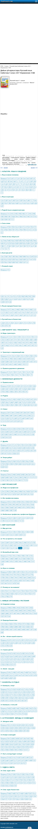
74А (31, 246)
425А (20, 656)
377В (29, 594)
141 (6, 342)
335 (24, 548)
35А (17, 200)
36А (24, 200)
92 (9, 270)
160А (15, 359)
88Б (10, 262)
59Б (21, 230)
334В (20, 548)
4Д (2, 181)
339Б (2, 558)
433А (19, 662)
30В (30, 190)
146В (34, 342)
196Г (20, 402)
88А (6, 262)
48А (30, 213)
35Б (21, 200)
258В (11, 464)
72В (13, 246)
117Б (2, 315)
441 (30, 672)
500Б (2, 744)
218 (11, 421)
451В (18, 689)
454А (10, 692)
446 (27, 675)
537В (20, 780)
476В (11, 714)
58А (2, 230)
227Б (33, 432)
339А (31, 556)
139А (22, 340)
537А (11, 780)
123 (35, 315)
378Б (7, 596)
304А (2, 507)
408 (35, 629)
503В (32, 744)
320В (31, 532)
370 (6, 591)
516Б (6, 760)
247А (22, 451)
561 (30, 799)
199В (15, 405)
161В (28, 359)
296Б (2, 504)
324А (2, 542)
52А (35, 216)
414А (30, 640)
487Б (7, 731)
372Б (13, 591)
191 (26, 392)
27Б (13, 190)
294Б (27, 502)
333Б (2, 548)
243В (32, 448)
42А (28, 203)
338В (22, 556)
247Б (27, 451)
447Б (30, 675)
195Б (2, 402)
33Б (6, 200)
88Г (17, 262)
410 (9, 640)
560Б (22, 799)
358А (7, 577)
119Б (20, 315)
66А (35, 240)
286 (6, 494)
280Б (20, 491)
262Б (2, 467)
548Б (21, 793)
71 (5, 246)
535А (23, 777)
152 (2, 348)
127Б (29, 323)
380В (13, 608)
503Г (2, 747)
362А (15, 580)
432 (15, 662)
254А (9, 461)
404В (6, 629)
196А (6, 402)
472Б (14, 711)
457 (11, 695)
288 (18, 494)
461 (23, 698)
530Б (31, 774)
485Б (15, 728)
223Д (31, 429)
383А (7, 610)
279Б (7, 491)
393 (6, 616)
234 (6, 437)
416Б (11, 643)
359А (16, 577)
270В (24, 477)
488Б (15, 731)
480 (26, 714)
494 (25, 738)
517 (15, 760)
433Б (23, 662)
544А (6, 786)
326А (20, 542)
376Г (15, 594)
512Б (9, 757)
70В (2, 246)
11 (24, 181)
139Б (26, 340)
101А (10, 299)
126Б (20, 323)
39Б (9, 203)
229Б (6, 434)
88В (13, 262)
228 (2, 434)
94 (5, 296)
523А (6, 763)
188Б (6, 392)
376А (2, 594)
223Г (27, 429)
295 (31, 502)
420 (11, 646)
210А (24, 415)
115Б (27, 312)
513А (13, 757)
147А (11, 345)
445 (23, 675)
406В (23, 629)
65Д (27, 240)
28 (16, 190)
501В (15, 744)
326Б (24, 542)
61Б (35, 230)
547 (18, 793)
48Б (34, 213)
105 (6, 302)
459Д (11, 698)
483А (27, 725)
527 (25, 763)
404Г (11, 629)
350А (22, 572)
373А (17, 591)
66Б (2, 243)
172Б (13, 372)
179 (31, 375)
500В (6, 744)
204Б (17, 412)
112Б (6, 312)
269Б (2, 477)
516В (11, 760)
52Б (2, 219)
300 (17, 504)
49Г (9, 216)
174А (27, 372)
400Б (11, 627)
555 (22, 796)
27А (9, 190)
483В (2, 728)
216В (27, 418)
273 (35, 477)
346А (20, 561)
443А (11, 675)
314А (7, 521)
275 (15, 480)
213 (11, 418)
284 (36, 491)
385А (24, 610)
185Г (20, 389)
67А (6, 243)
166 (31, 361)
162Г (11, 361)
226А (20, 432)
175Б (7, 375)
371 (9, 591)
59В (24, 230)
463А (7, 700)
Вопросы (4, 178)
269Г (11, 477)
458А (15, 695)
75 (2, 249)
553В (14, 796)
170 (23, 364)
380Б (9, 608)
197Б (28, 402)
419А (2, 646)
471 (6, 711)
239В (34, 445)
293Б (13, 502)
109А (26, 309)
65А (13, 240)
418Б (28, 643)
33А (2, 200)
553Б (10, 796)
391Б (35, 613)
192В (18, 399)
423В (31, 653)
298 (10, 504)
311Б (18, 518)
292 (32, 494)
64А (5, 240)
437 (14, 665)
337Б (9, 556)
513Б (18, 757)
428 (11, 659)
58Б (6, 230)
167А (35, 361)
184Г (6, 389)
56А (16, 227)
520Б (26, 760)
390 (27, 613)
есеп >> (33, 168)
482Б (22, 725)
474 (32, 711)
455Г (32, 692)
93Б (2, 296)
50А (17, 216)
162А (32, 359)
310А (9, 518)
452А (27, 689)
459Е (15, 698)
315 (11, 521)
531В (6, 777)
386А (33, 610)
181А (13, 386)
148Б (24, 345)
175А (2, 375)
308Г (11, 510)
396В (10, 624)
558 (10, 799)
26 (5, 190)
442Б (2, 675)
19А (26, 184)
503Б (27, 744)
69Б (28, 243)
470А (34, 708)
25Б (2, 190)
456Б (7, 695)
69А (24, 243)
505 (10, 747)
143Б (19, 342)
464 (15, 700)
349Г (18, 572)
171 (27, 364)
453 (6, 692)
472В (19, 711)
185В (15, 389)
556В (30, 796)
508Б (7, 750)
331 (18, 545)
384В (20, 610)
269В (6, 477)
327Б (33, 542)
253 (18, 453)
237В (21, 445)
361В (6, 580)
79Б (9, 256)
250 (2, 453)
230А (10, 434)
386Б (2, 613)
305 (15, 507)
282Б (28, 491)
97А (15, 296)
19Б (30, 184)
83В (13, 259)
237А (13, 445)
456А (2, 695)
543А (33, 783)
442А (34, 672)
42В (35, 203)
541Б (20, 783)
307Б (28, 507)
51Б (24, 216)
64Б (9, 240)
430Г (31, 659)
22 (20, 187)
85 (28, 259)
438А (9, 672)
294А (22, 502)
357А (27, 575)
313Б (31, 518)
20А (6, 187)
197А (24, 402)
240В (6, 448)
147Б (15, 345)
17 (20, 184)
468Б (9, 708)
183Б (29, 386)
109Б (30, 309)
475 (36, 711)
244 (6, 451)
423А (27, 653)
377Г (33, 594)
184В (2, 389)
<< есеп (4, 168)
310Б (13, 518)
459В (2, 698)
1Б (9, 178)
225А (11, 432)
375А (30, 591)
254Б (13, 461)
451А (9, 689)
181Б (17, 386)
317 (19, 521)
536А (2, 780)
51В (28, 216)
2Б (21, 178)
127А (24, 323)
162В (6, 361)
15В (13, 184)
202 (35, 405)
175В (11, 375)
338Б (18, 556)
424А (11, 656)
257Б (2, 464)
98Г (30, 296)
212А (2, 418)
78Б (6, 256)
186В (33, 389)
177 (19, 375)
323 (24, 535)
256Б (31, 461)
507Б (22, 747)
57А (24, 227)
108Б (17, 309)
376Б (7, 594)
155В (30, 356)
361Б (2, 580)
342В (28, 558)
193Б (27, 399)
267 (30, 474)
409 (2, 632)
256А (27, 461)
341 (20, 558)
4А (25, 178)
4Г (34, 178)
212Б (7, 418)
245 (10, 451)
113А (10, 312)
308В (6, 510)
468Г (18, 708)
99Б (34, 296)
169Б (14, 364)
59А (17, 230)
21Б (17, 187)
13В (34, 181)
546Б (9, 793)
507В (27, 747)
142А (10, 342)
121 (28, 315)
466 (22, 700)
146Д (6, 345)
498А (20, 741)
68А (13, 243)
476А (2, 714)
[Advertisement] (19, 22)
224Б (7, 432)
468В (13, 708)
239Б (29, 445)
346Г (29, 561)
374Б (26, 591)
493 (21, 738)
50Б (21, 216)
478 (19, 714)
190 (23, 392)
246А (14, 451)
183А (25, 386)
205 (21, 412)
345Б (15, 561)
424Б (15, 656)
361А (33, 577)
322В (20, 535)
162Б (2, 361)
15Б (9, 184)
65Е (31, 240)
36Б (28, 200)
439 (18, 672)
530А (27, 774)
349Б (9, 572)
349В (13, 572)
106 (10, 302)
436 (11, 665)
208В (6, 415)
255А (18, 461)
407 (32, 629)
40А (13, 203)
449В (10, 678)
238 (26, 445)
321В (6, 535)
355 (14, 575)
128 (2, 326)
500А (32, 741)
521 (34, 760)
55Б (9, 227)
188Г (15, 392)
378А (2, 596)
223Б (18, 429)
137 (14, 340)
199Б (11, 405)
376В (11, 594)
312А (22, 518)
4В (31, 178)
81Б (32, 256)
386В (6, 613)
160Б (19, 359)
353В (6, 575)
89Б (21, 262)
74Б (35, 246)
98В (26, 296)
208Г (11, 415)
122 (31, 315)
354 (11, 575)
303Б (32, 504)
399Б (2, 627)
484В (11, 728)
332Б (26, 545)
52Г (9, 219)
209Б (20, 415)
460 (20, 698)
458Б (19, 695)
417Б (24, 643)
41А (21, 203)
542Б (29, 783)
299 (13, 504)
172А (9, 372)
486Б (33, 728)
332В (30, 545)
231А (19, 434)
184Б (34, 386)
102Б (24, 299)
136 (11, 340)
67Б (9, 243)
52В (6, 219)
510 (24, 750)
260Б (19, 464)
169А (10, 364)
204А (13, 412)
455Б (23, 692)
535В (32, 777)
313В (2, 521)
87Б (34, 259)
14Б (6, 184)
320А (22, 532)
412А (17, 640)
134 (36, 337)
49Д (13, 216)
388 (14, 613)
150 (32, 345)
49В (6, 216)
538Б (29, 780)
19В (34, 184)
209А (15, 415)
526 (21, 763)
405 (15, 629)
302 (24, 504)
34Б (13, 200)
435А (31, 662)
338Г (27, 556)
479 (22, 714)
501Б (11, 744)
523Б (10, 763)
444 (20, 675)
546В (13, 793)
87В (2, 262)
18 (23, 184)
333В (6, 548)
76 (5, 249)
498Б (24, 741)
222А (9, 429)
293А (9, 502)
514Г (31, 757)
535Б (28, 777)
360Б (29, 577)
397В (19, 624)
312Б (27, 518)
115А (22, 312)
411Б (12, 640)
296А (35, 502)
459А (28, 695)
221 (21, 421)
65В (20, 240)
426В (33, 656)
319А (9, 532)
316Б (15, 521)
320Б (27, 532)
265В (22, 474)
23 (23, 187)
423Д (6, 656)
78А (2, 256)
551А (34, 793)
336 (28, 548)
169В (19, 364)
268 (34, 474)
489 (24, 731)
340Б (11, 558)
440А (22, 672)
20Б (9, 187)
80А (17, 256)
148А (20, 345)
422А (18, 653)
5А (5, 181)
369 (2, 591)
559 (14, 799)
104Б (31, 299)
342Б (23, 558)
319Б (13, 532)
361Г (11, 580)
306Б (19, 507)
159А (6, 359)
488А (11, 731)
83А (6, 259)
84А (17, 259)
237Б (17, 445)
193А (22, 399)
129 (6, 326)
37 (31, 200)
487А (2, 731)
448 (2, 678)
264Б (13, 474)
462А (27, 698)
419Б (7, 646)
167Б (2, 364)
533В (19, 777)
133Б (31, 337)
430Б (22, 659)
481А (9, 725)
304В (11, 507)
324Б (7, 542)
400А (6, 627)
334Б (15, 548)
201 (32, 405)
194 (31, 399)
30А (23, 190)
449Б (6, 678)
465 (19, 700)
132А (22, 337)
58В (9, 230)
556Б (26, 796)
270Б (20, 477)
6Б (14, 181)
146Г (2, 345)
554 (19, 796)
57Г (35, 227)
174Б (31, 372)
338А (13, 556)
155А (21, 356)
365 (2, 583)
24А (27, 187)
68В (21, 243)
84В (24, 259)
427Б (7, 659)
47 (26, 213)
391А (30, 613)
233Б (2, 437)
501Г (20, 744)
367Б (14, 583)
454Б (15, 692)
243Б (28, 448)
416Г (20, 643)
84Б (21, 259)
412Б (21, 640)
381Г (26, 608)
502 (24, 744)
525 (18, 763)
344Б (2, 561)
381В (22, 608)
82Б (2, 259)
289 (21, 494)
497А (2, 741)
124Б (2, 323)
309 (15, 510)
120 (24, 315)
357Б (31, 575)
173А (18, 372)
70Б (36, 243)
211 (33, 415)
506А (14, 747)
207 (28, 412)
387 (11, 613)
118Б (11, 315)
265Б (18, 474)
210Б (28, 415)
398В (32, 624)
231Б (23, 434)
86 (31, 259)
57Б (28, 227)
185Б (11, 389)
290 (25, 494)
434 (28, 662)
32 (2, 193)
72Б (9, 246)
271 (28, 477)
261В (28, 464)
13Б (31, 181)
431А (2, 662)
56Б (20, 227)
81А (28, 256)
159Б (10, 359)
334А (11, 548)
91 (27, 262)
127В (33, 323)
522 (2, 763)
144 (23, 342)
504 (6, 747)
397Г (23, 624)
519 (22, 760)
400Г (20, 627)
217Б (7, 421)
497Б (7, 741)
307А (23, 507)
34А (9, 200)
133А (27, 337)
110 (35, 309)
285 (2, 494)
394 (9, 616)
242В (23, 448)
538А (24, 780)
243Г (2, 451)
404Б (2, 629)
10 (21, 181)
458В (23, 695)
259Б (15, 464)
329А (6, 545)
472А (10, 711)
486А (28, 728)
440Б (26, 672)
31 (33, 190)
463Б (11, 700)
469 (31, 708)
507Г (31, 747)
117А (35, 312)
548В (26, 793)
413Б (26, 640)
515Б (2, 760)
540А (2, 783)
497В (11, 741)
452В (2, 692)
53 (13, 219)
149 (28, 345)
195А (35, 399)
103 (28, 299)
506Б (18, 747)
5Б (8, 181)
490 (28, 731)
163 (15, 361)
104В (2, 302)
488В (20, 731)
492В (17, 738)
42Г (2, 206)
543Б (2, 786)
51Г (32, 216)
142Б (14, 342)
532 (11, 777)
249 (35, 451)
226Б (24, 432)
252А (9, 453)
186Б (28, 389)
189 (19, 392)
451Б (13, 689)
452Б (31, 689)
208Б (2, 415)
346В (24, 561)
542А (24, 783)
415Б (6, 643)
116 (31, 312)
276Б (19, 480)
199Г (20, 405)
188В (11, 392)
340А (6, 558)
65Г (24, 240)
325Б (15, 542)
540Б (7, 783)
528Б (13, 774)
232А (28, 434)
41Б (24, 203)
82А (35, 256)
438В (14, 672)
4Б (28, 178)
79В (13, 256)
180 (9, 386)
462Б (31, 698)
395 (2, 624)
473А (23, 711)
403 (32, 627)
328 (2, 545)
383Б (11, 610)
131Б (13, 337)
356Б (22, 575)
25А (34, 187)
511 (28, 750)
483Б (31, 725)
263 (6, 467)
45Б (16, 213)
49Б (2, 216)
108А (13, 309)
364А (28, 580)
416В (15, 643)
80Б (21, 256)
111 (2, 312)
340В (15, 558)
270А (15, 477)
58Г (13, 230)
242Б (19, 448)
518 (19, 760)
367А (9, 583)
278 (26, 480)
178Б (22, 375)
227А (29, 432)
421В (13, 653)
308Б (2, 510)
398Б (27, 624)
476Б (7, 714)
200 (28, 405)
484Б (6, 728)
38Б (2, 203)
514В (26, 757)
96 (12, 296)
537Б (15, 780)
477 (15, 714)
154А (13, 356)
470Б (2, 711)
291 (28, 494)
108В (21, 309)
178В (27, 375)
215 (19, 418)
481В (18, 725)
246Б (18, 451)
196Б (11, 402)
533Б (14, 777)
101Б (15, 299)
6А (11, 181)
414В (2, 643)
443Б (15, 675)
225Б (15, 432)
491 (9, 738)
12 (27, 181)
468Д (22, 708)
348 (2, 564)
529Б (22, 774)
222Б (13, 429)
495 (28, 738)
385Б (29, 610)
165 (27, 361)
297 (6, 504)
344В (6, 561)
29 (19, 190)
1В (12, 178)
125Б (11, 323)
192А (9, 399)
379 (11, 596)
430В (27, 659)
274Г (11, 480)
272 (32, 477)
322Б (15, 535)
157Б (35, 356)
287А (9, 494)
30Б (26, 190)
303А (28, 504)
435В (6, 665)
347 (33, 561)
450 (14, 678)
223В (22, 429)
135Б (7, 340)
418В (33, 643)
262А (33, 464)
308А (32, 507)
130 (9, 326)
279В (11, 491)
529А (18, 774)
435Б (2, 665)
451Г (22, 689)
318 (22, 521)
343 (32, 558)
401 (24, 627)
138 (18, 340)
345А (11, 561)
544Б (11, 786)
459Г (6, 698)
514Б (22, 757)
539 (33, 780)
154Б (17, 356)
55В (12, 227)
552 (6, 796)
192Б (13, 399)
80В (24, 256)
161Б (23, 359)
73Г (28, 246)
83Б (9, 259)
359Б (20, 577)
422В (22, 653)
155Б (26, 356)
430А (18, 659)
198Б (7, 405)
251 (6, 453)
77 (8, 249)
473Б (28, 711)
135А (2, 340)
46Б (23, 213)
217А (2, 421)
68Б (17, 243)
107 (9, 309)
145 (26, 342)
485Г (24, 728)
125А (6, 323)
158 (2, 359)
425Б (24, 656)
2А (18, 178)
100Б (6, 299)
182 (21, 386)
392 (2, 616)
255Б (22, 461)
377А (20, 594)
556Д (2, 799)
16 (16, 184)
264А (9, 474)
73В (24, 246)
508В (11, 750)
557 (6, 799)
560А (17, 799)
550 (30, 793)
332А (22, 545)
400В (15, 627)
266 (27, 474)
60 (28, 230)
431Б (7, 662)
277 (23, 480)
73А (16, 246)
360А (24, 577)
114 (19, 312)
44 (9, 213)
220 (18, 421)
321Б (2, 535)
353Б (2, 575)
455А (19, 692)
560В (26, 799)
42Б (32, 203)
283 (32, 491)
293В (18, 502)
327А (29, 542)
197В (33, 402)
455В (28, 692)
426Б (28, 656)
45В (20, 213)
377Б (24, 594)
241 (11, 448)
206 (25, 412)
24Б (31, 187)
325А (11, 542)
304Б (7, 507)
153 (9, 356)
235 (10, 437)
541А (16, 783)
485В (20, 728)
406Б (19, 629)
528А (9, 774)
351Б (31, 572)
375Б (35, 591)
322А (11, 535)
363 (24, 580)
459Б (32, 695)
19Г (2, 187)
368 (18, 583)
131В (18, 337)
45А (12, 213)
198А (2, 405)
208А (32, 412)
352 (35, 572)
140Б (30, 340)
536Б (7, 780)
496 (32, 738)
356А (18, 575)
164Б (23, 361)
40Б (17, 203)
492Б (12, 738)
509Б (20, 750)
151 (36, 345)
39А (6, 203)
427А (2, 659)
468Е (26, 708)
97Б (19, 296)
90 (24, 262)
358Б (11, 577)
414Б (34, 640)
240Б (2, 448)
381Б (18, 608)
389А (18, 613)
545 (15, 786)
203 (9, 412)
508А (2, 750)
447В (35, 675)
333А (35, 545)
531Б (2, 777)
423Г (2, 656)
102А (19, 299)
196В (15, 402)
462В (2, 700)
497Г (15, 741)
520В (30, 760)
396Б (6, 624)
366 (6, 583)
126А (15, 323)
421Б (9, 653)
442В (6, 675)
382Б (31, 608)
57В (31, 227)
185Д (24, 389)
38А (35, 200)
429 (14, 659)
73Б (20, 246)
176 (15, 375)
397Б (14, 624)
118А (6, 315)
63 (2, 240)
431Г (11, 662)
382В (2, 610)
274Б (2, 480)
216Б (22, 418)
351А (27, 572)
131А (9, 337)
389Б (22, 613)
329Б (10, 545)
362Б (20, 580)
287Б (14, 494)
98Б (23, 296)
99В (2, 299)
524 (14, 763)
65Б (17, 240)
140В (35, 340)
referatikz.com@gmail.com (6, 827)
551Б (2, 796)
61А (31, 230)
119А (15, 315)
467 (26, 700)
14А (2, 184)
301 (20, 504)
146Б (30, 342)
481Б (13, 725)
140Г (2, 342)
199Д (24, 405)
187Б (2, 392)
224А (2, 432)
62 (2, 233)
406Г (27, 629)
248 (31, 451)
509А (16, 750)
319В (18, 532)
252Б (14, 453)
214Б (14, 418)
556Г (34, 796)
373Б (21, 591)
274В (6, 480)
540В (11, 783)
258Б (6, 464)
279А (2, 491)
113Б (14, 312)
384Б (15, 610)
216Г (31, 418)
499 (28, 741)
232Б (32, 434)
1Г (15, 178)
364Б (32, 580)
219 (14, 421)
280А (16, 491)
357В (2, 577)
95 (8, 296)
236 (9, 445)
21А (13, 187)
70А (32, 243)
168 (6, 364)
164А (19, 361)
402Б (27, 627)
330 (14, 545)
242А (15, 448)
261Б (24, 464)
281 (24, 491)
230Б (14, 434)
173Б (22, 372)
